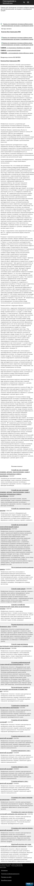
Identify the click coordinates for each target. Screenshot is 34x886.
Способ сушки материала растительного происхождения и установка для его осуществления (16, 646)
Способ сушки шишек (18, 588)
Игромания (4, 870)
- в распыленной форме (10, 50)
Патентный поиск (8, 3)
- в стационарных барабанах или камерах (16, 47)
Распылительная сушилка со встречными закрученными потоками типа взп (15, 689)
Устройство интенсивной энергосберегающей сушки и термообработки (13, 527)
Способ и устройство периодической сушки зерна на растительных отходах (14, 606)
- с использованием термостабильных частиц (17, 53)
